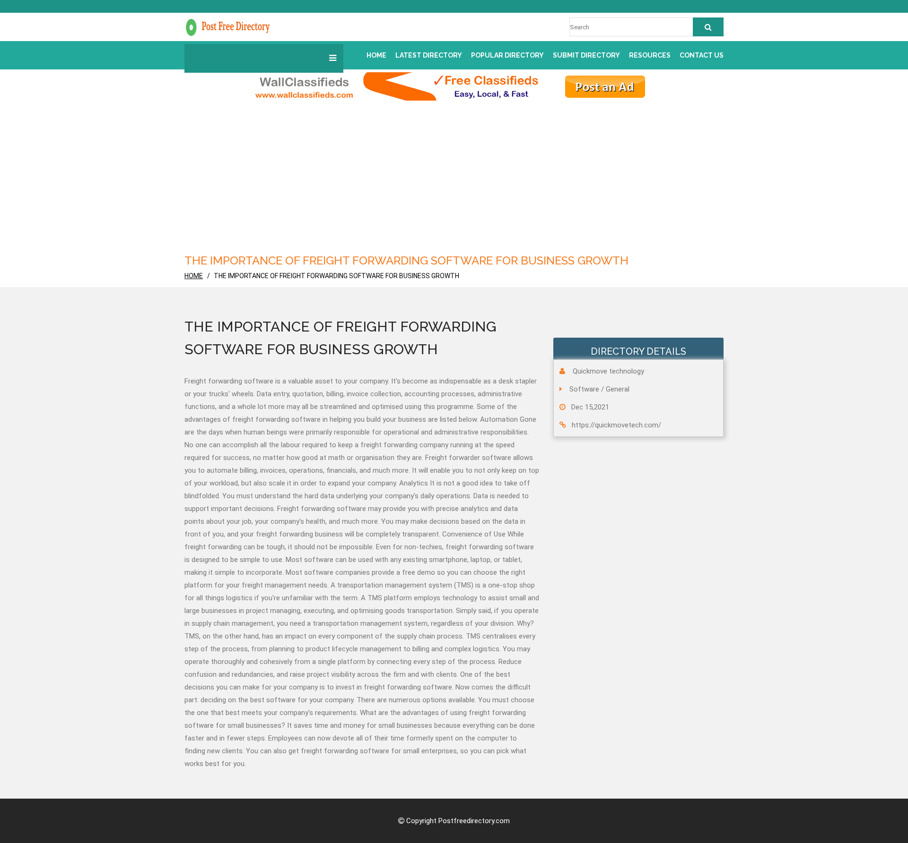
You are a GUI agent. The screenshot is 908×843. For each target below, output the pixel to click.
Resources (650, 55)
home (193, 276)
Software (584, 389)
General (617, 389)
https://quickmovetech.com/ (616, 425)
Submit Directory (586, 55)
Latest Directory (428, 55)
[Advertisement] (454, 181)
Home (376, 55)
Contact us (702, 55)
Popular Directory (507, 55)
